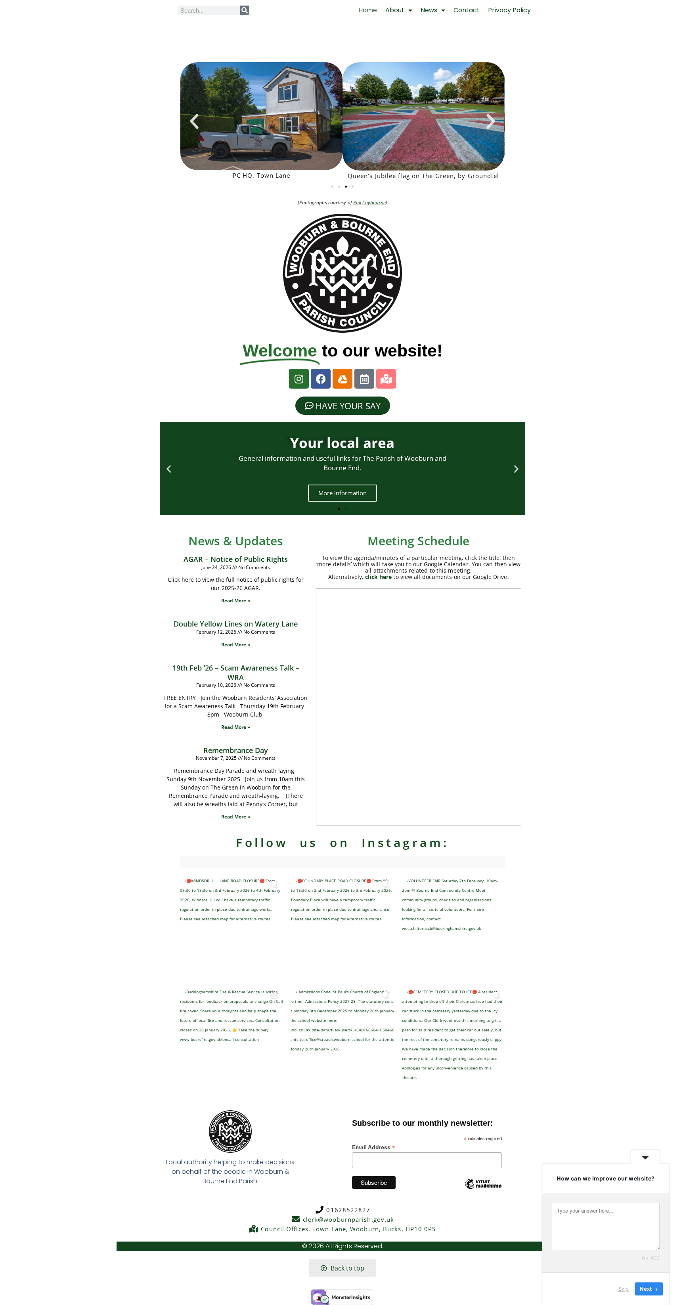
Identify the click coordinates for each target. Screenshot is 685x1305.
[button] (194, 122)
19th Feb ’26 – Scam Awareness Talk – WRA (235, 672)
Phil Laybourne (369, 202)
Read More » (235, 600)
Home (367, 10)
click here (378, 577)
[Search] (244, 10)
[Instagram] (299, 379)
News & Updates (235, 541)
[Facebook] (321, 379)
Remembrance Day (235, 750)
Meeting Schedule (418, 541)
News (429, 10)
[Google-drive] (342, 379)
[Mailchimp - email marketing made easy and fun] (483, 1190)
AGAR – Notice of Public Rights (236, 559)
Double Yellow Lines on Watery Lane (236, 624)
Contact (466, 10)
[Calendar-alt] (364, 379)
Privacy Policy (509, 10)
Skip (623, 1289)
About (394, 10)
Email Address (373, 1147)
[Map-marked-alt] (386, 379)
